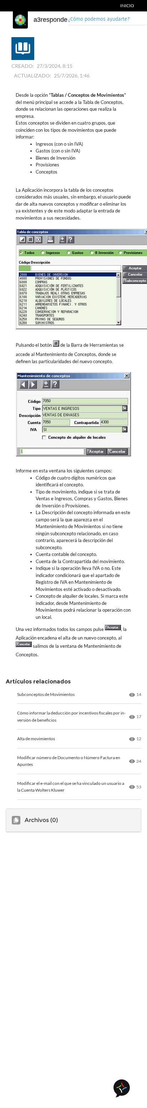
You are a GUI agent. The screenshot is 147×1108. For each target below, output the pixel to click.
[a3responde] (20, 20)
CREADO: (22, 66)
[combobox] (107, 19)
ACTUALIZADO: (32, 75)
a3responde (50, 19)
